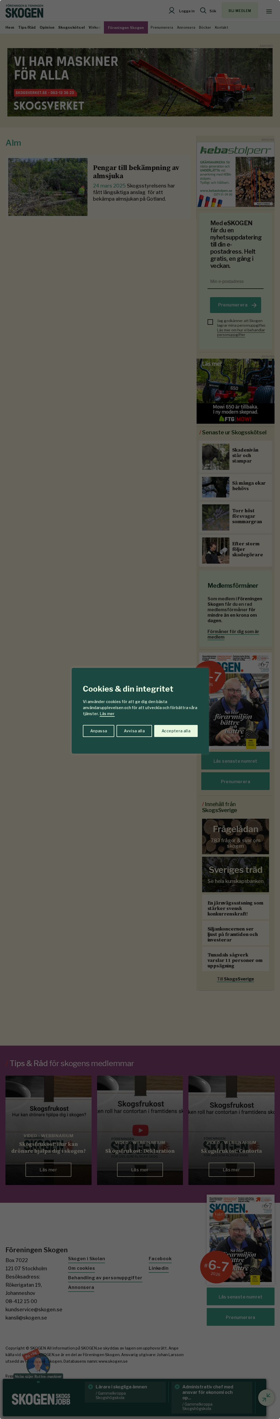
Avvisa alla (134, 730)
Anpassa (98, 730)
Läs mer (107, 713)
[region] (140, 709)
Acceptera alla (176, 730)
